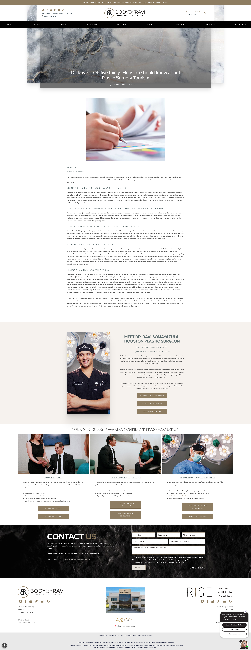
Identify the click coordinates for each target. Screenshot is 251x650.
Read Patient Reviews (152, 411)
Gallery (180, 24)
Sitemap (101, 635)
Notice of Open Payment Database (142, 635)
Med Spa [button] (122, 24)
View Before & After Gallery (152, 395)
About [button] (151, 24)
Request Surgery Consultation (57, 13)
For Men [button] (91, 24)
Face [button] (63, 24)
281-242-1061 (197, 568)
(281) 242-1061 (193, 11)
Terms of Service (109, 635)
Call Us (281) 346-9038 (197, 516)
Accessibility (128, 635)
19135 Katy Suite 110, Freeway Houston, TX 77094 (75, 559)
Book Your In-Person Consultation (125, 505)
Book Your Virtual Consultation (125, 515)
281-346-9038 (170, 642)
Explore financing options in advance (180, 496)
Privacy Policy (119, 635)
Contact (240, 24)
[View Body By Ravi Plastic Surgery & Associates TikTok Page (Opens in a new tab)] (36, 602)
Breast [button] (9, 24)
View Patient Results (53, 508)
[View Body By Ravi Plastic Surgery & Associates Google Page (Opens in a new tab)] (49, 602)
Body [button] (37, 24)
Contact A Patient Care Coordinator (197, 507)
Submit (139, 567)
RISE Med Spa (50, 16)
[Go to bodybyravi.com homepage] (124, 13)
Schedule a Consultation (152, 403)
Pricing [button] (210, 24)
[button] (4, 645)
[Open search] (205, 13)
